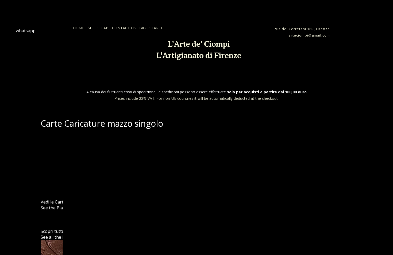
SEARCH (156, 27)
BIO (142, 27)
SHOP (93, 27)
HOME (78, 27)
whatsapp (26, 31)
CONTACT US (124, 27)
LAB (105, 27)
